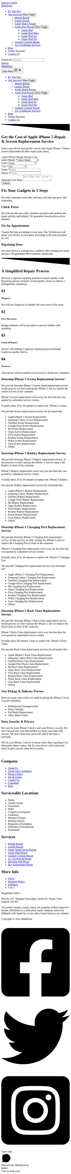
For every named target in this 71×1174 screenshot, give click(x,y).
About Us (13, 768)
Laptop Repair (22, 20)
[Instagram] (35, 1148)
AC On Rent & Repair (20, 858)
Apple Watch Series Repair (22, 849)
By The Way (14, 11)
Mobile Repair (22, 17)
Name (5, 169)
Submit (6, 183)
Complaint (13, 783)
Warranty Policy (16, 881)
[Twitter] (35, 1069)
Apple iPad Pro (29, 39)
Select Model (9, 160)
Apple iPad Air (29, 36)
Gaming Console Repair (27, 42)
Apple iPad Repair (24, 26)
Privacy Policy (15, 774)
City (4, 166)
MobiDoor (6, 5)
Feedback (13, 884)
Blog (10, 48)
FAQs (11, 878)
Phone (5, 173)
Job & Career (15, 777)
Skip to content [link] (9, 2)
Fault (5, 163)
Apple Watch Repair (25, 23)
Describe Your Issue (11, 180)
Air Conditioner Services (27, 45)
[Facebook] (35, 1000)
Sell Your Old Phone (18, 861)
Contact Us (14, 54)
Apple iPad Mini (29, 33)
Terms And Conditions (20, 771)
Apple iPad (27, 30)
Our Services (14, 14)
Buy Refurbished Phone (20, 864)
